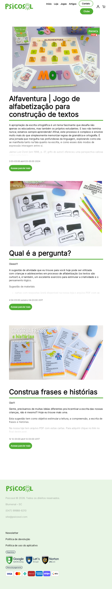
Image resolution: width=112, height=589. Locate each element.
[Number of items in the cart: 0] (103, 6)
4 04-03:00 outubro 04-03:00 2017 (26, 300)
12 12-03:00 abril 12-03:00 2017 (24, 439)
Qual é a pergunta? (40, 253)
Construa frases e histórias (53, 392)
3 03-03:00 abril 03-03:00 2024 (24, 161)
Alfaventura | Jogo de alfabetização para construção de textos (44, 106)
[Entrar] (98, 7)
